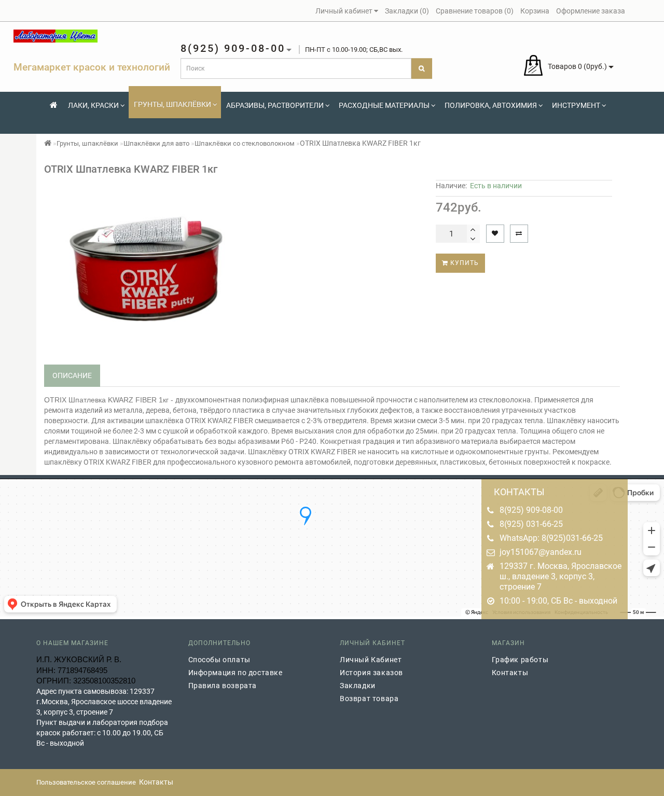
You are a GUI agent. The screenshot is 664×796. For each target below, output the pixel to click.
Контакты (510, 672)
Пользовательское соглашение (86, 782)
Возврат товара (369, 698)
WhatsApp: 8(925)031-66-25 (551, 538)
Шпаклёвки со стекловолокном (245, 143)
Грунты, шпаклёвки (172, 104)
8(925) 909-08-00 (531, 510)
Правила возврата (222, 685)
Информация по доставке (235, 672)
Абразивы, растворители (275, 105)
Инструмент (576, 105)
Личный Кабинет (371, 659)
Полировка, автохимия (491, 105)
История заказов (371, 672)
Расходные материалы (384, 105)
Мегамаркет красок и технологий (91, 67)
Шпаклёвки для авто (156, 143)
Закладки (358, 685)
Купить (463, 263)
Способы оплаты (219, 659)
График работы (520, 659)
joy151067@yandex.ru (541, 552)
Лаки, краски (93, 105)
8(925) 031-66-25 (531, 524)
